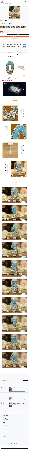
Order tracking (5, 425)
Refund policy (4, 436)
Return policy (4, 435)
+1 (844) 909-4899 (5, 418)
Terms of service (5, 432)
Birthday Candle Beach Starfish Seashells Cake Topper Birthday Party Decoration (17, 391)
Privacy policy (4, 431)
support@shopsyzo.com (6, 419)
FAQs (4, 426)
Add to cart (14, 448)
